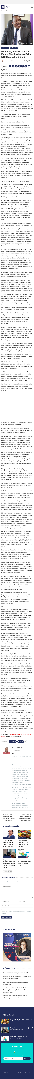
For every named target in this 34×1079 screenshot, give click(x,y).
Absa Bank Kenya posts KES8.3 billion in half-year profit (25, 818)
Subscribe (26, 1059)
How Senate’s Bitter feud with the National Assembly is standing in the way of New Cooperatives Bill (15, 990)
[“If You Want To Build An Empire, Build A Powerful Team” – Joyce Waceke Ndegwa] (9, 834)
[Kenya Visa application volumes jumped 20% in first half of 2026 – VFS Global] (9, 853)
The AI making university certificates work (15, 973)
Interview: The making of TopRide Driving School (8, 818)
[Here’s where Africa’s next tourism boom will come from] (24, 853)
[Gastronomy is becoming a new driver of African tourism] (24, 834)
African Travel (5, 47)
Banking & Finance (8, 837)
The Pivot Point (14, 47)
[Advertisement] (17, 406)
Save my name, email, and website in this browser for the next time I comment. (17, 912)
